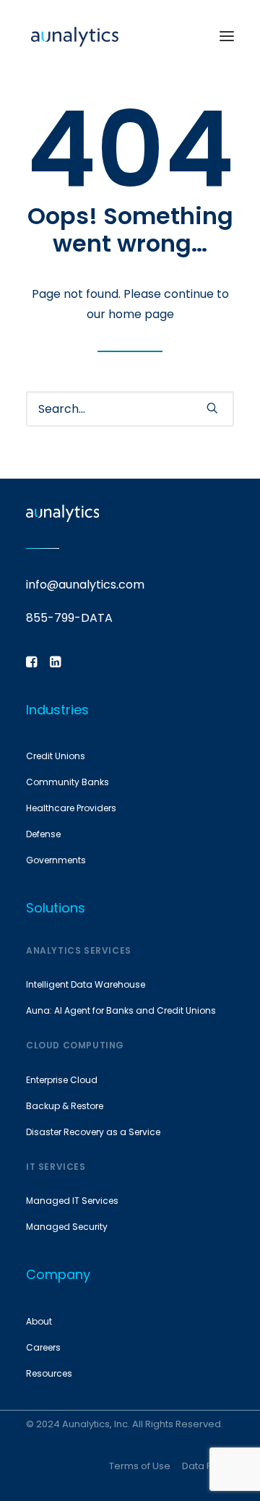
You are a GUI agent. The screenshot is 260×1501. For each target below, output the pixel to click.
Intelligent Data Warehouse (85, 984)
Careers (43, 1347)
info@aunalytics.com (85, 584)
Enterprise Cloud (62, 1080)
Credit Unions (55, 756)
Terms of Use (139, 1466)
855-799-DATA (69, 618)
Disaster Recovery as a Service (93, 1132)
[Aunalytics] (75, 36)
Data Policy (208, 1466)
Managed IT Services (72, 1200)
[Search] (130, 409)
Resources (49, 1373)
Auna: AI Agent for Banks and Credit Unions (121, 1010)
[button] (227, 36)
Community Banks (67, 782)
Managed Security (67, 1226)
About (39, 1321)
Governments (56, 860)
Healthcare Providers (71, 808)
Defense (43, 834)
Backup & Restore (64, 1106)
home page (141, 314)
